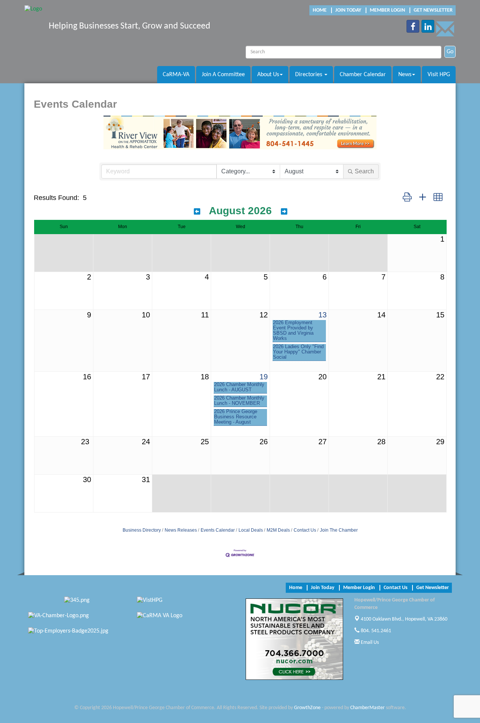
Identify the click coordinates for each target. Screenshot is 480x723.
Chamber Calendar (363, 75)
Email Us (369, 642)
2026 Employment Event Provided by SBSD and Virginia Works (293, 330)
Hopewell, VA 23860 (404, 619)
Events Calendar (218, 530)
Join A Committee (223, 75)
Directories (309, 75)
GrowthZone (307, 708)
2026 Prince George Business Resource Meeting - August (235, 417)
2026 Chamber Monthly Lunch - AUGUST (239, 387)
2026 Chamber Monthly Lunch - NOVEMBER (239, 400)
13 (322, 315)
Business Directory (142, 530)
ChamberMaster (367, 708)
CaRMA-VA (176, 75)
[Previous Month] (197, 211)
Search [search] (364, 171)
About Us (268, 75)
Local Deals (250, 530)
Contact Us (305, 530)
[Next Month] (284, 211)
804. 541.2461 (375, 631)
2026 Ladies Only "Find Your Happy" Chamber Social (298, 352)
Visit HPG (439, 75)
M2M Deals (278, 530)
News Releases (181, 530)
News (404, 75)
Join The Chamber (339, 530)
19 (264, 377)
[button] (407, 197)
